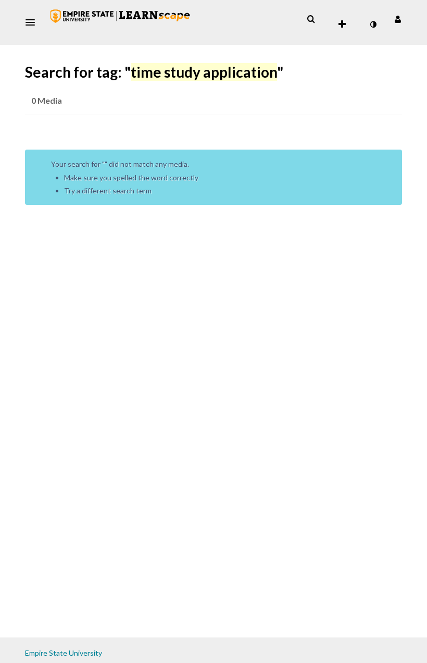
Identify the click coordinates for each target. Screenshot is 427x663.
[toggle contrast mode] (373, 24)
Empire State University (63, 652)
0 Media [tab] (46, 100)
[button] (33, 22)
